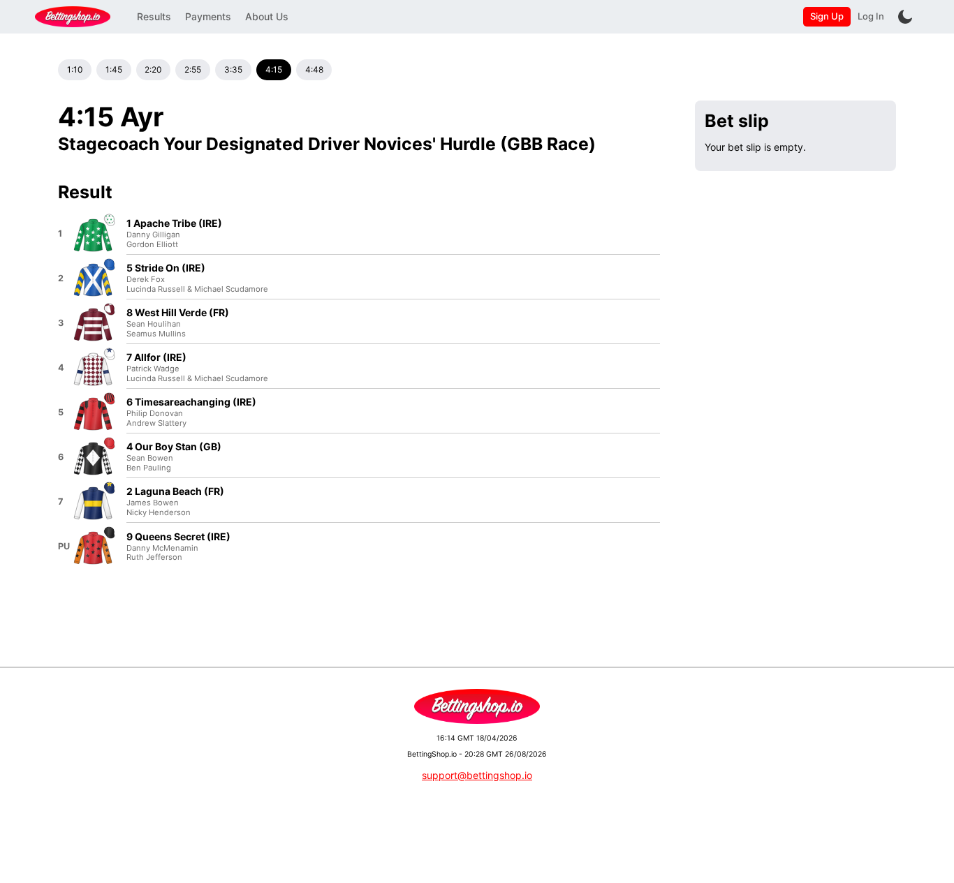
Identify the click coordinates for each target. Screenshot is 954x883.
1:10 (74, 69)
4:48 (314, 69)
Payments (208, 16)
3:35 (233, 69)
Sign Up (827, 16)
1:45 (113, 69)
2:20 (153, 69)
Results (154, 16)
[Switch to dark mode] (905, 17)
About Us (266, 16)
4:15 (273, 69)
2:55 (192, 69)
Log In (871, 16)
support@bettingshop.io (477, 775)
